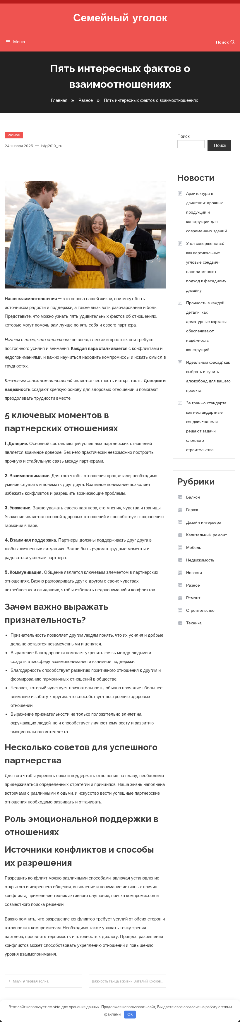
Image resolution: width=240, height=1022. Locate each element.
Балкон (193, 497)
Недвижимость (200, 560)
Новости (194, 573)
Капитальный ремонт (206, 535)
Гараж (192, 510)
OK (130, 1014)
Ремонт (193, 598)
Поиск (222, 42)
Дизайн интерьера (203, 522)
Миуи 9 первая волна (31, 981)
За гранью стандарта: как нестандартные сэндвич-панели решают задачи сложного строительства (206, 426)
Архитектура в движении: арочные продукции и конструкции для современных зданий (206, 212)
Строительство (200, 610)
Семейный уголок (120, 18)
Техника (194, 623)
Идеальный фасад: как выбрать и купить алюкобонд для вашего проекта (208, 376)
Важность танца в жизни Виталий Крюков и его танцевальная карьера (129, 981)
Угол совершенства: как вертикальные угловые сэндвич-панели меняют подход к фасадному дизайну (206, 267)
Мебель (193, 547)
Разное (14, 135)
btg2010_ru (51, 146)
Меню (19, 42)
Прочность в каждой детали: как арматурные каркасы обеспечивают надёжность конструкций (206, 326)
